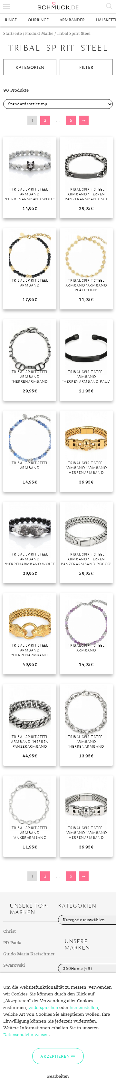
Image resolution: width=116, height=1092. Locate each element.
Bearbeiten (58, 1076)
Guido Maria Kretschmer (29, 954)
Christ (9, 931)
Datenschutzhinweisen (26, 1035)
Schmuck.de (58, 6)
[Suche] (109, 6)
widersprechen (43, 1007)
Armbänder (72, 19)
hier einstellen (84, 1007)
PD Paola (12, 943)
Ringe (11, 19)
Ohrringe (38, 19)
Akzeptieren (55, 1056)
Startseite (12, 34)
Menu (6, 6)
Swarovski (14, 965)
